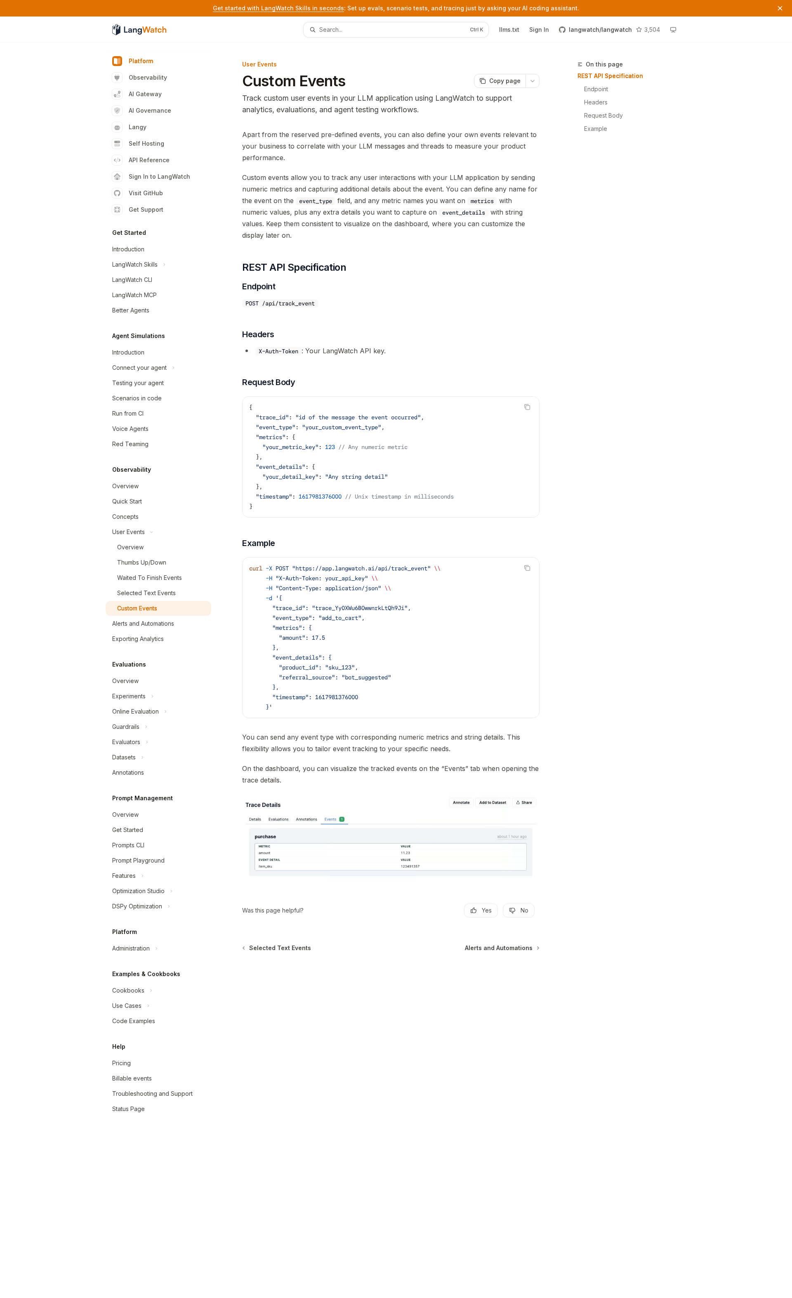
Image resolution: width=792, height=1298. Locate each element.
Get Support (146, 209)
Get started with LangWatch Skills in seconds (278, 8)
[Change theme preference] (673, 29)
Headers (596, 102)
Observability (148, 77)
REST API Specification (610, 75)
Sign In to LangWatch (159, 176)
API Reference (149, 159)
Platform (141, 60)
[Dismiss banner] (780, 8)
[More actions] (533, 81)
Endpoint (596, 88)
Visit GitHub (146, 192)
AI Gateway (145, 93)
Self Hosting (146, 143)
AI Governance (150, 110)
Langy (137, 126)
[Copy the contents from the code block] (527, 407)
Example (595, 128)
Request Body (603, 115)
